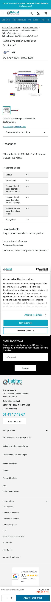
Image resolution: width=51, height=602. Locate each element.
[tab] (25, 430)
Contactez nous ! (25, 6)
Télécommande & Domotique (15, 455)
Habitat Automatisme (11, 27)
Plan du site (8, 550)
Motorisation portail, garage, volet (17, 437)
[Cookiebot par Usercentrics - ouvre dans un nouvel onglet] (36, 269)
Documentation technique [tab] (18, 132)
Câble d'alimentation (10, 33)
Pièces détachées (30, 27)
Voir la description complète (14, 126)
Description (6, 20)
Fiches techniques (19, 20)
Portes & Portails (10, 478)
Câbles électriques (28, 30)
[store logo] (13, 13)
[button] (14, 110)
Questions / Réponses (41, 20)
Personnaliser (24, 330)
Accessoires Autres (10, 30)
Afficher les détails (33, 315)
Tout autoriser (25, 323)
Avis (29, 20)
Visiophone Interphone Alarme (15, 446)
